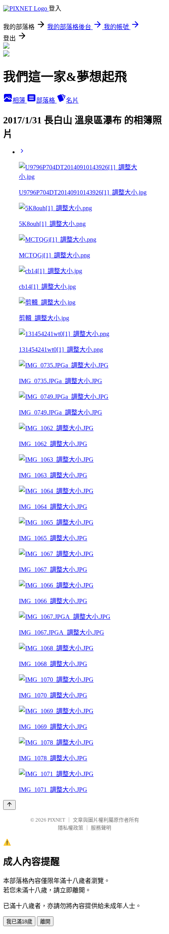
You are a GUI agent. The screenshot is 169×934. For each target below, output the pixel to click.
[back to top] (9, 805)
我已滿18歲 (19, 922)
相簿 (20, 100)
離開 (45, 922)
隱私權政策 (70, 828)
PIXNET (56, 820)
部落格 (46, 100)
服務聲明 (101, 828)
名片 (72, 100)
